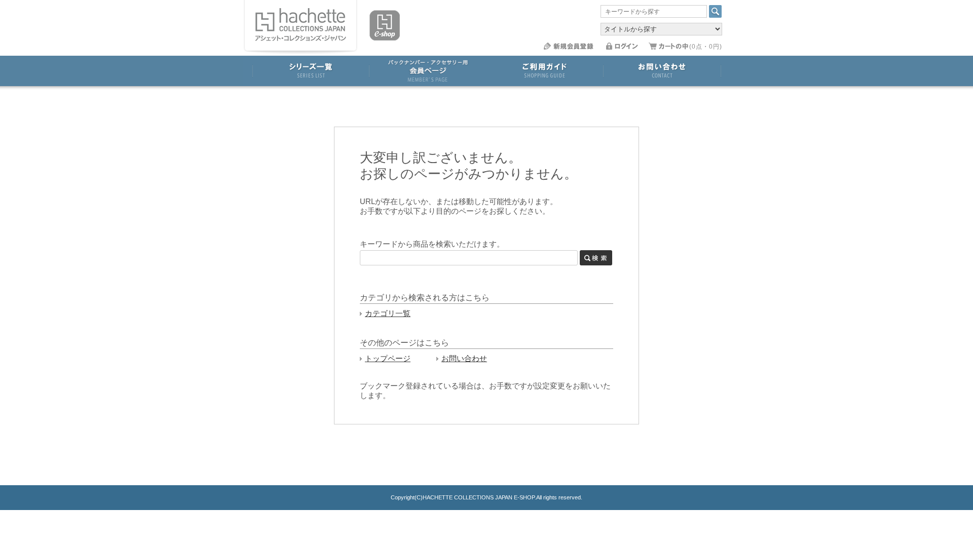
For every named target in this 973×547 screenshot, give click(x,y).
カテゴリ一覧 (387, 313)
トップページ (387, 359)
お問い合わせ (464, 359)
